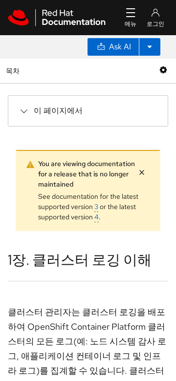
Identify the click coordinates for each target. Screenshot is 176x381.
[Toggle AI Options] (149, 47)
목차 (13, 70)
